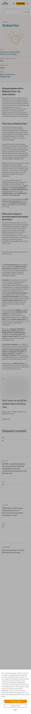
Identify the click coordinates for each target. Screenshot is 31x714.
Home (3, 9)
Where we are (9, 9)
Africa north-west (18, 9)
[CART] (14, 3)
